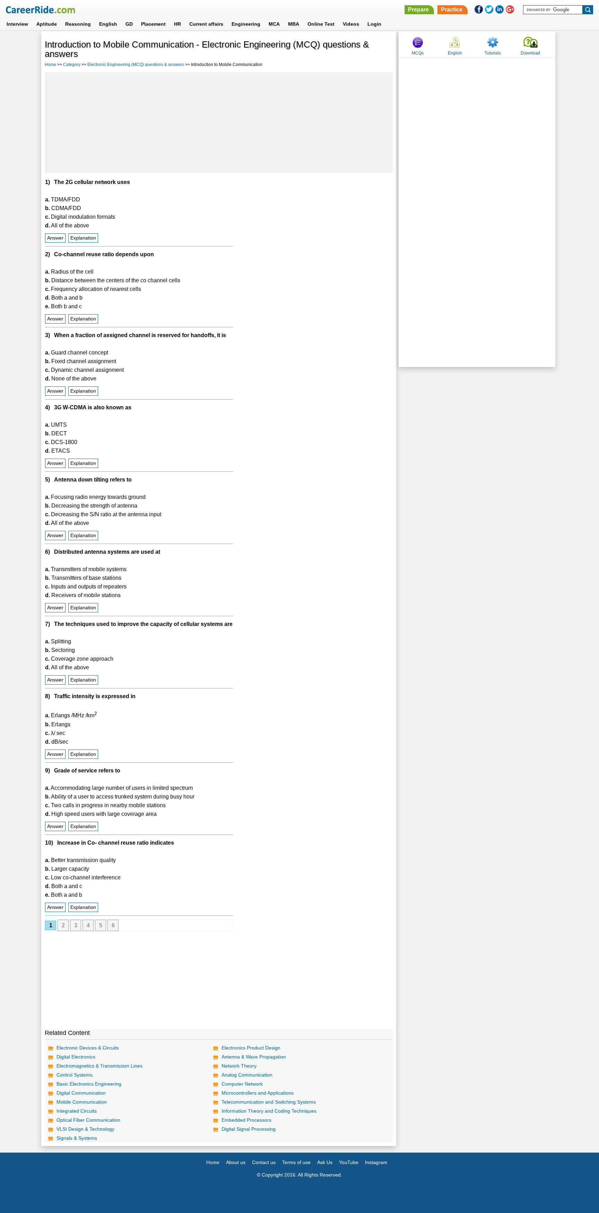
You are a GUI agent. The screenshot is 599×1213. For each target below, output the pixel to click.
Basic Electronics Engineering (89, 1084)
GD (129, 24)
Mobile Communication (82, 1102)
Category (71, 64)
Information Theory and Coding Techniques (269, 1111)
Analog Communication (247, 1075)
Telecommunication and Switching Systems (269, 1102)
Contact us (264, 1162)
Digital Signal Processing (249, 1129)
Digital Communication (81, 1093)
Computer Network (242, 1084)
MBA (293, 24)
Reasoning (78, 24)
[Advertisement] (219, 122)
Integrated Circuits (77, 1111)
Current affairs (206, 24)
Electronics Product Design (251, 1048)
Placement (153, 24)
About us (235, 1162)
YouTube (348, 1162)
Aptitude (46, 24)
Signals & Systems (77, 1138)
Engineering (246, 24)
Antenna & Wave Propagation (254, 1057)
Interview (17, 24)
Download (530, 53)
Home (50, 64)
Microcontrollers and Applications (258, 1093)
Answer (55, 238)
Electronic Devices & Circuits (88, 1048)
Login (374, 24)
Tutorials (493, 53)
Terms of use (296, 1162)
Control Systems (75, 1075)
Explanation (83, 238)
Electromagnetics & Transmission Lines (99, 1066)
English (108, 24)
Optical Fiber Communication (88, 1120)
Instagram (376, 1162)
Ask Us (324, 1162)
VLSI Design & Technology (85, 1129)
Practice (451, 9)
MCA (274, 24)
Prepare (418, 9)
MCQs (418, 53)
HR (177, 24)
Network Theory (239, 1066)
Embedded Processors (246, 1120)
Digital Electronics (76, 1057)
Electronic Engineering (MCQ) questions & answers (135, 64)
